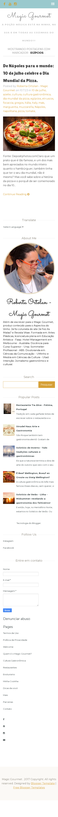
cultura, (17, 94)
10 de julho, (39, 90)
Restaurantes (10, 667)
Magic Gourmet (29, 16)
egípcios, (36, 98)
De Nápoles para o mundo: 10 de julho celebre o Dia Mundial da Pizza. (28, 73)
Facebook (8, 548)
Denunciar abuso (16, 619)
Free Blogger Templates (29, 787)
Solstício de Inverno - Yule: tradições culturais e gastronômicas (32, 451)
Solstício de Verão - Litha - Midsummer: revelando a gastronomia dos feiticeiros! (33, 498)
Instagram (8, 541)
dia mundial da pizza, (16, 98)
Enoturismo (9, 674)
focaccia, (9, 102)
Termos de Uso (11, 633)
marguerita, (11, 106)
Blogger (36, 523)
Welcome (8, 647)
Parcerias (8, 702)
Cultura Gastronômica (14, 660)
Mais (5, 695)
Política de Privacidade (15, 640)
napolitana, (10, 111)
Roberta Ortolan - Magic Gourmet (29, 308)
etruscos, (48, 98)
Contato (7, 709)
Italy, (35, 102)
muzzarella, (27, 106)
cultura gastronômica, (37, 94)
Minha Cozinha (10, 681)
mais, (42, 102)
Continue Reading (15, 194)
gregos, (20, 102)
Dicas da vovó (10, 688)
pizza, (22, 111)
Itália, (28, 102)
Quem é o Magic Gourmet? (17, 653)
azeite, (7, 94)
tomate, (31, 111)
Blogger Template (43, 783)
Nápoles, (40, 106)
